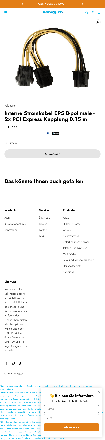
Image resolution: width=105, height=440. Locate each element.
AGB (7, 218)
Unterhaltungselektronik (76, 242)
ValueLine (10, 106)
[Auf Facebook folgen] (6, 363)
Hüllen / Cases (71, 224)
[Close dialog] (98, 391)
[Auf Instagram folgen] (13, 363)
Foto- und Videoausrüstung (78, 260)
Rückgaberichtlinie (15, 224)
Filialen (43, 224)
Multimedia (69, 254)
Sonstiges (68, 272)
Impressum (10, 230)
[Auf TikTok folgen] (20, 363)
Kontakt (43, 230)
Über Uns (44, 218)
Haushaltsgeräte (72, 266)
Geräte (67, 230)
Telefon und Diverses (75, 248)
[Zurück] (22, 4)
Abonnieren (71, 427)
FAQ (41, 236)
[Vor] (82, 4)
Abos (66, 218)
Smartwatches (71, 236)
